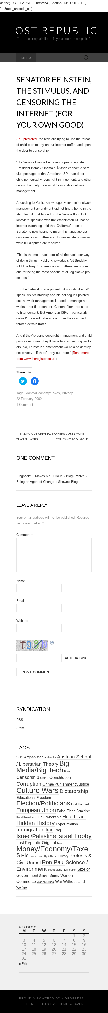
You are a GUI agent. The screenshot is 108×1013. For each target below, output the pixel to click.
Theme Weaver (70, 1004)
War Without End (70, 881)
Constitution (60, 777)
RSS (19, 720)
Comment (24, 535)
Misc (60, 843)
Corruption (28, 784)
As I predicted (26, 139)
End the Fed (80, 804)
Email (20, 601)
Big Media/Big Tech (42, 766)
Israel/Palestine (36, 836)
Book (67, 771)
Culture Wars (37, 790)
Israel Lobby (74, 835)
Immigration (30, 830)
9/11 (19, 757)
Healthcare (74, 816)
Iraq (58, 830)
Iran (49, 829)
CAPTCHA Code (74, 658)
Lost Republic (54, 30)
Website (22, 621)
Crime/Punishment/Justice (65, 784)
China (44, 778)
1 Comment (24, 405)
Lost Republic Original (36, 843)
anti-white (50, 757)
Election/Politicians (43, 803)
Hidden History (35, 823)
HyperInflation (67, 824)
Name (20, 581)
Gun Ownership (48, 817)
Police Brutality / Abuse (43, 856)
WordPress (73, 998)
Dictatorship (74, 791)
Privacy (67, 393)
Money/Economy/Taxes (42, 393)
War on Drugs (45, 881)
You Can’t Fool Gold (74, 439)
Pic (25, 855)
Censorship (27, 777)
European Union (36, 810)
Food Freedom (25, 817)
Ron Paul (53, 862)
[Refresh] (52, 642)
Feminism (83, 811)
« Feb (23, 964)
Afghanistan (33, 757)
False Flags (66, 811)
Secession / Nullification (62, 869)
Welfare (21, 887)
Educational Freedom (33, 797)
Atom (20, 728)
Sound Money (49, 876)
